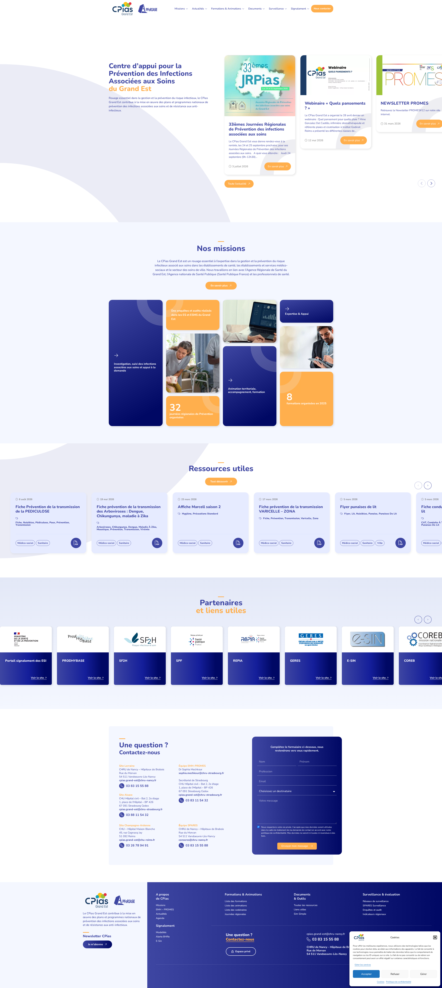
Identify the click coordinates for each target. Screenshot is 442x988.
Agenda (160, 918)
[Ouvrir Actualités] (206, 9)
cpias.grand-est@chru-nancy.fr (137, 780)
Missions (160, 905)
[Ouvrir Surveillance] (286, 9)
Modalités (161, 932)
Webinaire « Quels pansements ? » (335, 105)
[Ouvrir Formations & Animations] (243, 9)
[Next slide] (431, 183)
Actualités (161, 913)
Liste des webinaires (236, 910)
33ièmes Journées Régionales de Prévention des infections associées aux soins (257, 129)
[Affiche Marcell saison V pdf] (238, 543)
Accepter (366, 974)
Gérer (423, 974)
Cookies (380, 981)
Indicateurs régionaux (374, 914)
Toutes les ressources (306, 905)
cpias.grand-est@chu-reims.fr (137, 840)
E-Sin (159, 941)
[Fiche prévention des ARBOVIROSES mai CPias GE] (157, 543)
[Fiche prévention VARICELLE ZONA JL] (319, 543)
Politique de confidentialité (398, 981)
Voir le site (37, 677)
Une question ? (240, 937)
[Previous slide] (422, 183)
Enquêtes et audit (372, 910)
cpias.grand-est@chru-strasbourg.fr (140, 809)
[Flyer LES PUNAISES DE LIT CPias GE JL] (400, 543)
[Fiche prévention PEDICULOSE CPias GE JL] (76, 543)
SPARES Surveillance (374, 905)
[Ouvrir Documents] (263, 9)
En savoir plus (276, 166)
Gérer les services (363, 964)
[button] (435, 937)
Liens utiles (300, 909)
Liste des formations (236, 901)
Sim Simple (300, 913)
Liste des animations (236, 905)
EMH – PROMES (165, 909)
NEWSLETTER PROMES (404, 103)
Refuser (395, 974)
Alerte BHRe (163, 936)
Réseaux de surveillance (375, 901)
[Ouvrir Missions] (187, 9)
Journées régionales (235, 914)
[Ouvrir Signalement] (308, 9)
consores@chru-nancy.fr (193, 840)
